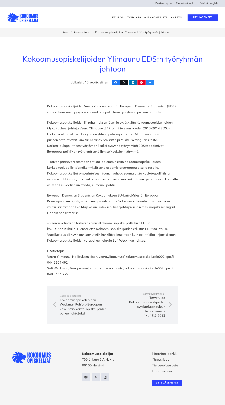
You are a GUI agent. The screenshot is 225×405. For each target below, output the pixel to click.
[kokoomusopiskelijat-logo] (23, 18)
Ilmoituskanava (163, 371)
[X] (96, 377)
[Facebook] (86, 377)
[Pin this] (141, 82)
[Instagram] (105, 377)
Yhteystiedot (161, 359)
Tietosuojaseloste (165, 365)
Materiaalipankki (165, 354)
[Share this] (116, 82)
